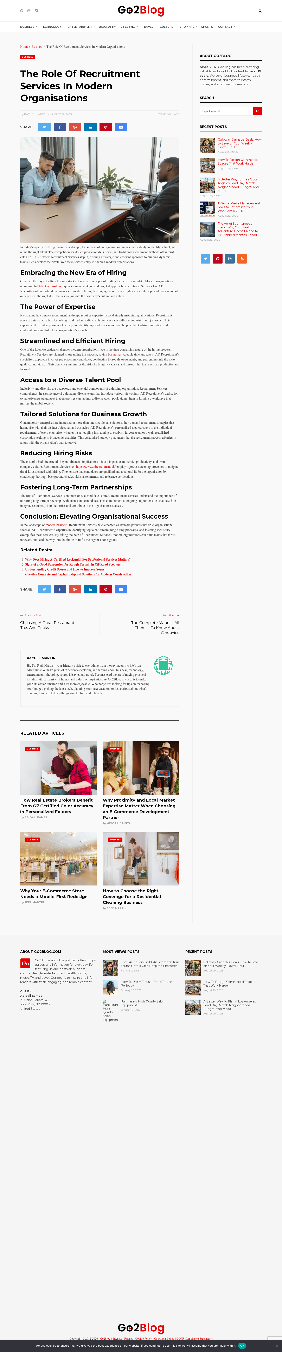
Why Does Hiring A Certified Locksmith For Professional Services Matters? (78, 559)
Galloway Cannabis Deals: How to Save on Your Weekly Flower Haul (240, 143)
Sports (207, 26)
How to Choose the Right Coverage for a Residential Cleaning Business (132, 896)
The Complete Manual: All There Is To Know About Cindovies (155, 628)
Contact (225, 26)
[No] (277, 1346)
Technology (51, 26)
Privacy (128, 1338)
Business (27, 26)
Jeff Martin (34, 902)
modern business (56, 525)
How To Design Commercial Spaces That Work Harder (238, 161)
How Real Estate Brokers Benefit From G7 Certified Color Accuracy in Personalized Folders (56, 806)
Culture (166, 26)
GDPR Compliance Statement (193, 1338)
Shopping (187, 26)
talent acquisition (50, 286)
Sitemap (117, 1338)
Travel (147, 26)
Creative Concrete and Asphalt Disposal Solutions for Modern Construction (78, 574)
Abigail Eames (36, 817)
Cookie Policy (143, 1338)
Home (24, 46)
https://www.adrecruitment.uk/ (96, 466)
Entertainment (80, 26)
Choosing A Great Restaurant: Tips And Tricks (47, 625)
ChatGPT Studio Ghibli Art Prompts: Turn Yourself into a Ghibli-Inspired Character (150, 964)
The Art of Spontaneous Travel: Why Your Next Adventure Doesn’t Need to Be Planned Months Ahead (238, 229)
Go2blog (105, 1338)
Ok (242, 1345)
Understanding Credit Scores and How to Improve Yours (64, 569)
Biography (107, 26)
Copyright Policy (163, 1338)
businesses (115, 354)
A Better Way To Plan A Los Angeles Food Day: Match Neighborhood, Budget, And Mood (238, 185)
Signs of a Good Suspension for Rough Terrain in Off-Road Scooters (73, 564)
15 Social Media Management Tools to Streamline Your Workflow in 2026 (239, 207)
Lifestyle (128, 26)
